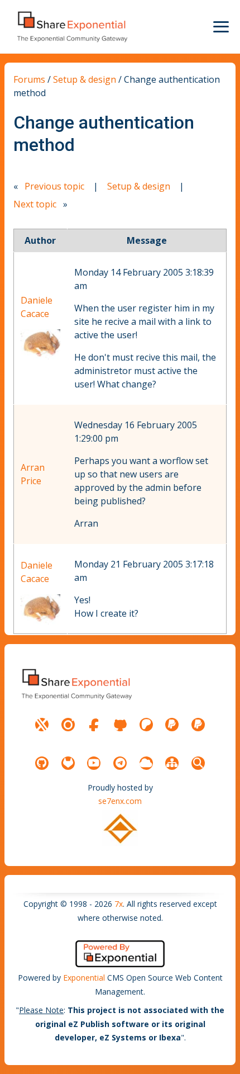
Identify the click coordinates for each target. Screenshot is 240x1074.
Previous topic (54, 186)
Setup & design (84, 79)
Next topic (34, 204)
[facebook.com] (93, 724)
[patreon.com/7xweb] (146, 724)
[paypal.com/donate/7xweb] (198, 724)
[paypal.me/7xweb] (172, 724)
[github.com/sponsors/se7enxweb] (120, 724)
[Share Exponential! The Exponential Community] (71, 26)
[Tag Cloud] (146, 763)
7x (118, 903)
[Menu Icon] (221, 26)
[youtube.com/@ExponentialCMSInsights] (93, 763)
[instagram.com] (68, 724)
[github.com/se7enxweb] (42, 763)
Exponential (84, 977)
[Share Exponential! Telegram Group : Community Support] (120, 763)
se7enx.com (120, 801)
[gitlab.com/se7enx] (68, 763)
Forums (29, 79)
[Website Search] (198, 763)
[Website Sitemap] (172, 763)
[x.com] (42, 724)
